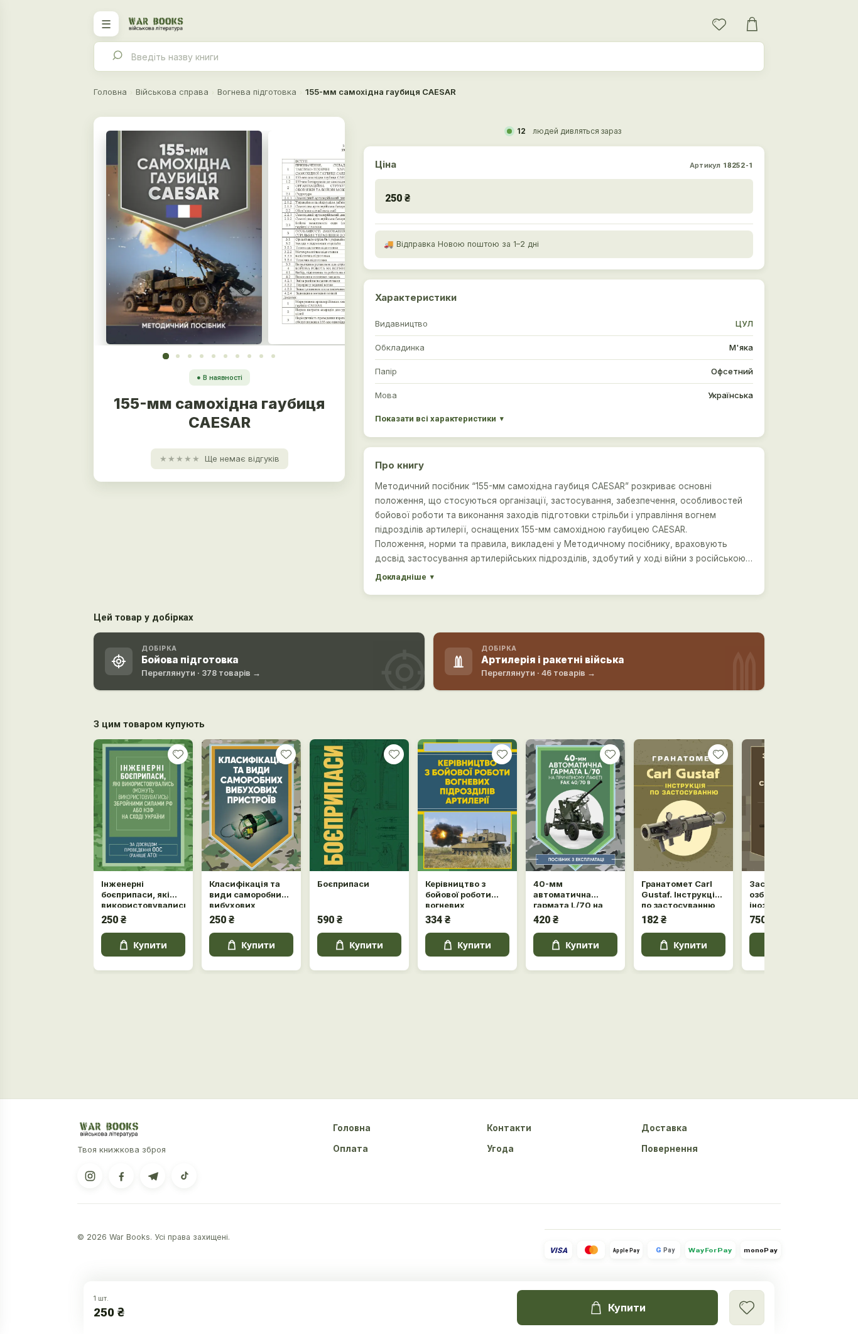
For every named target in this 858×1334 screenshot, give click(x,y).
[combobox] (429, 56)
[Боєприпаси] (359, 805)
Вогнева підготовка (256, 92)
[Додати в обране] (178, 754)
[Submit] (116, 56)
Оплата (350, 1149)
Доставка (664, 1128)
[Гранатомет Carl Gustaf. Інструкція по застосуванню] (683, 805)
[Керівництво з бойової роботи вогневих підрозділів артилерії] (467, 805)
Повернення (669, 1149)
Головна (110, 92)
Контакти (509, 1128)
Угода (500, 1149)
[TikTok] (184, 1175)
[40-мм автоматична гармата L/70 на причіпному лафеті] (575, 805)
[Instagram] (89, 1175)
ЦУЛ (744, 323)
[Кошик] (751, 23)
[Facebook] (121, 1175)
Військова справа (172, 92)
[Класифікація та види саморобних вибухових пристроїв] (251, 805)
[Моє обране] (719, 23)
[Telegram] (152, 1175)
